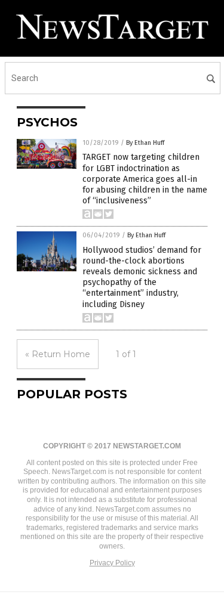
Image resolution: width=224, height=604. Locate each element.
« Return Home (57, 354)
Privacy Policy (112, 563)
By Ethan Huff (145, 143)
